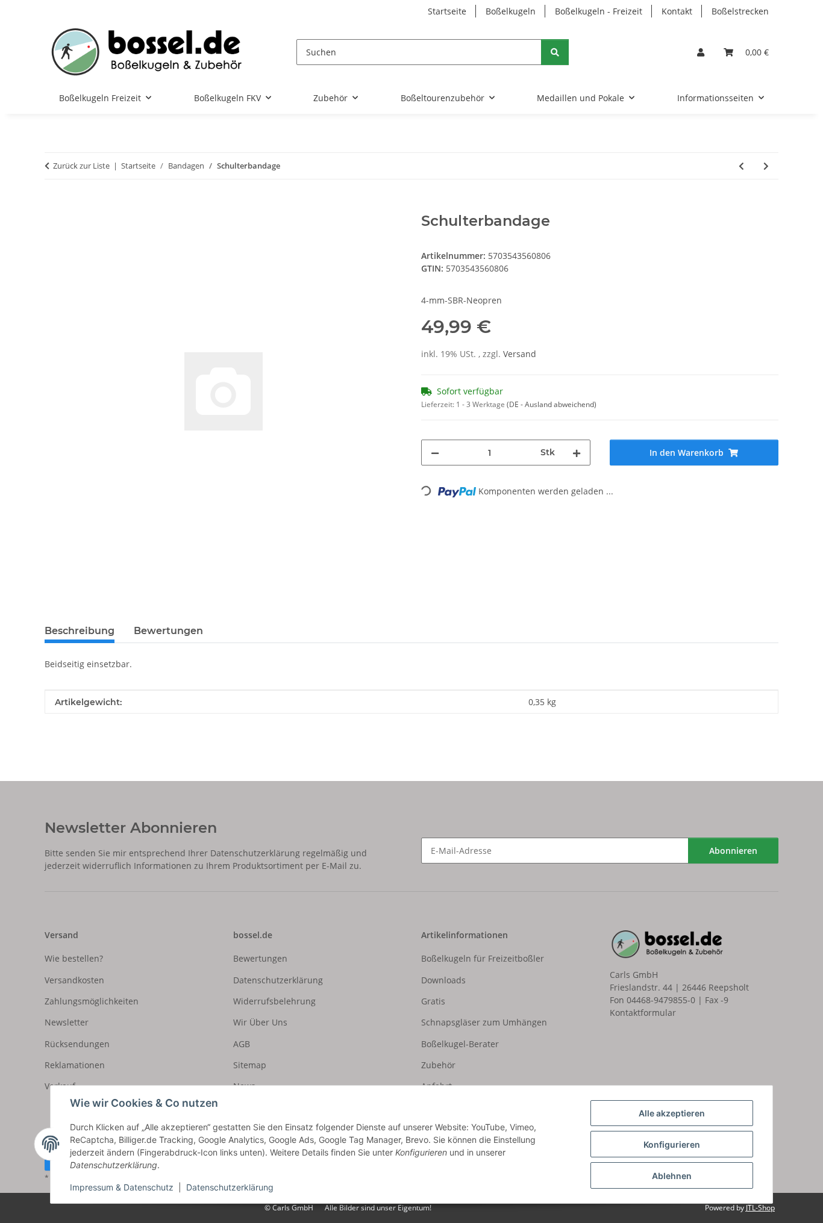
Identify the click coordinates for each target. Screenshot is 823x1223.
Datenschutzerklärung (230, 1187)
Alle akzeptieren (672, 1113)
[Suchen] (555, 52)
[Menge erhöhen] (576, 452)
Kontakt (677, 11)
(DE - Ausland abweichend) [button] (551, 404)
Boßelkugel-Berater (460, 1044)
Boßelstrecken (740, 11)
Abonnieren (733, 850)
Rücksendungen (77, 1044)
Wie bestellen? (74, 958)
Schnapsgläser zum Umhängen (484, 1022)
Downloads (443, 980)
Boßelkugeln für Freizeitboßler (482, 958)
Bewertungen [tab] (168, 630)
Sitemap (249, 1065)
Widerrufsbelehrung (274, 1001)
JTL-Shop (760, 1208)
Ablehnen (672, 1176)
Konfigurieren (671, 1144)
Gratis (433, 1001)
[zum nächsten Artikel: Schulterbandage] (766, 166)
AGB (241, 1044)
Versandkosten (74, 980)
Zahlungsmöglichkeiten (92, 1001)
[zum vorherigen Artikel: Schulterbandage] (741, 166)
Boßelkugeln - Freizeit (598, 11)
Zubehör (438, 1065)
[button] (700, 52)
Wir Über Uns (260, 1022)
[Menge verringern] (435, 452)
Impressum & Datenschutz (122, 1187)
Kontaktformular (643, 1012)
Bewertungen (260, 958)
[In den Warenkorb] (54, 206)
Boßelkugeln (511, 11)
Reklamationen (75, 1065)
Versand (519, 353)
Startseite (447, 11)
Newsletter (67, 1022)
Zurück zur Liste (81, 165)
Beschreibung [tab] (79, 630)
